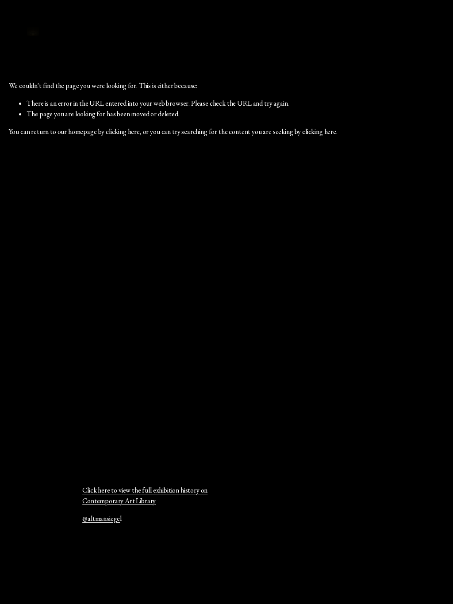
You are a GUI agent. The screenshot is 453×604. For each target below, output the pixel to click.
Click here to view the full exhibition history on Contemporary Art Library (144, 495)
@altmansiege (101, 518)
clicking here (123, 131)
